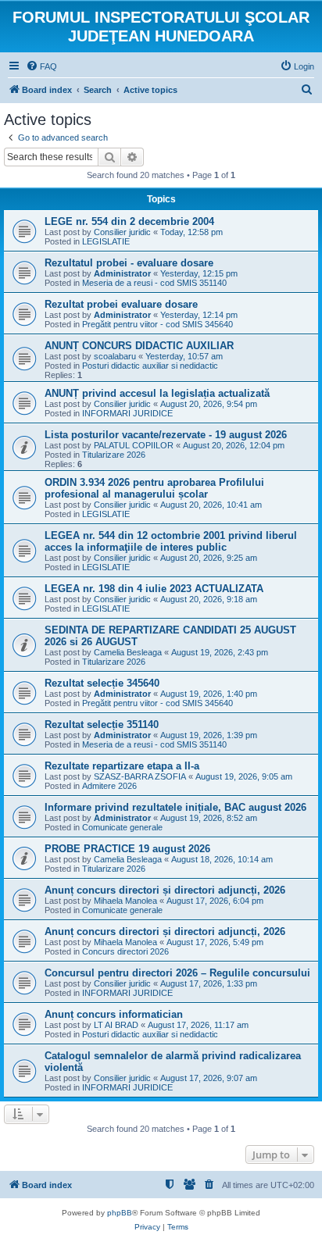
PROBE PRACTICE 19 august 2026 (127, 849)
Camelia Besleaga (128, 652)
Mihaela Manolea (125, 900)
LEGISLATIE (106, 241)
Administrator (122, 273)
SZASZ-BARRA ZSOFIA (140, 776)
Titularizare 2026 (113, 454)
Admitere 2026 (109, 786)
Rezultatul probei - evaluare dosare (129, 263)
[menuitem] (41, 66)
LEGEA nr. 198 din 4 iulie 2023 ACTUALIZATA (154, 588)
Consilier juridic (122, 232)
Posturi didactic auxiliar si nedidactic (150, 365)
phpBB (119, 1212)
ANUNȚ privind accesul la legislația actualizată (157, 393)
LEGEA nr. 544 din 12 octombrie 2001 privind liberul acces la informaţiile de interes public (171, 541)
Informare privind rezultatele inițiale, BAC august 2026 (175, 807)
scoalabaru (115, 356)
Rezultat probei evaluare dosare (121, 304)
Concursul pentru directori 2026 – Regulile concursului (177, 973)
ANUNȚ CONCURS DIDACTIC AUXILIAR (139, 346)
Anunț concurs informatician (114, 1014)
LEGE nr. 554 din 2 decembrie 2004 (129, 221)
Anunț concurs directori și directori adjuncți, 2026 (165, 890)
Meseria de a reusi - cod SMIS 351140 (154, 282)
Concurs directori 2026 (125, 951)
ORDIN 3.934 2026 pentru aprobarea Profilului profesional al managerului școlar (154, 488)
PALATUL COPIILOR (134, 445)
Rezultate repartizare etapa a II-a (122, 766)
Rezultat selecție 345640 (102, 683)
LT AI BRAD (116, 1025)
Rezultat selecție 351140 (102, 724)
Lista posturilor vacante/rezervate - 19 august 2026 (166, 435)
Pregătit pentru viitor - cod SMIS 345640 (157, 324)
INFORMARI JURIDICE (127, 413)
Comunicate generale (122, 827)
